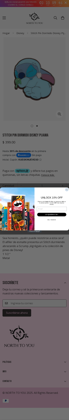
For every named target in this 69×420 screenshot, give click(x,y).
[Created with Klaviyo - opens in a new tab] (34, 231)
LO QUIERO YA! (51, 214)
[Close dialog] (66, 189)
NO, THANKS (52, 219)
